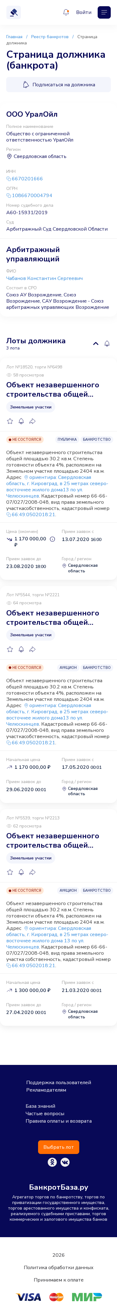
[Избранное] (10, 421)
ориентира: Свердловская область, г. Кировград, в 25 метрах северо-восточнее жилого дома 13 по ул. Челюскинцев (57, 937)
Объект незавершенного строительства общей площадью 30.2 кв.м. (52, 389)
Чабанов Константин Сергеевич (44, 278)
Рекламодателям (46, 1090)
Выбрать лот (58, 1147)
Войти (83, 12)
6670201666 (27, 179)
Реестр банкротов (50, 37)
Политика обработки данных (59, 1267)
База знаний (40, 1106)
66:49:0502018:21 (33, 514)
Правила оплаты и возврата (59, 1121)
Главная (14, 37)
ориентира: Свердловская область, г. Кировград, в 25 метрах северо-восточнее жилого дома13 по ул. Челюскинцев (57, 486)
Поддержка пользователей (58, 1082)
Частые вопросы (45, 1114)
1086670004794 (32, 195)
